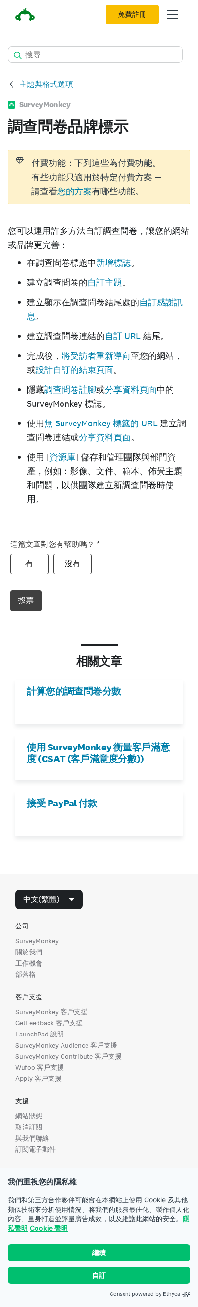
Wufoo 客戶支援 (39, 1067)
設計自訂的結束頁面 (74, 369)
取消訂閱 (28, 1127)
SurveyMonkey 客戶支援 (51, 1011)
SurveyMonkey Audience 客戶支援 (66, 1045)
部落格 (25, 974)
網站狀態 (28, 1116)
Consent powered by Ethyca (145, 1294)
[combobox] (49, 899)
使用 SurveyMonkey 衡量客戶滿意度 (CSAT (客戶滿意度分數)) (98, 753)
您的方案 (74, 191)
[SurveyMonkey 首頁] (25, 16)
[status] (99, 177)
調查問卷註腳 (70, 389)
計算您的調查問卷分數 (74, 691)
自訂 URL (123, 335)
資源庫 (62, 457)
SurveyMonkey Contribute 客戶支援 (68, 1056)
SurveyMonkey (37, 941)
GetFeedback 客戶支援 (49, 1023)
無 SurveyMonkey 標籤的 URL (101, 423)
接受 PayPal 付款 (62, 803)
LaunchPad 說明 (39, 1034)
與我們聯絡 (32, 1138)
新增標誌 (113, 262)
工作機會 (28, 963)
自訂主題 (104, 282)
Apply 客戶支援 (38, 1078)
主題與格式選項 (46, 84)
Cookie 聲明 (49, 1228)
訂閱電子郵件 (35, 1149)
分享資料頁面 (131, 389)
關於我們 (28, 952)
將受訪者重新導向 (96, 355)
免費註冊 (132, 14)
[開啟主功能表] (172, 14)
